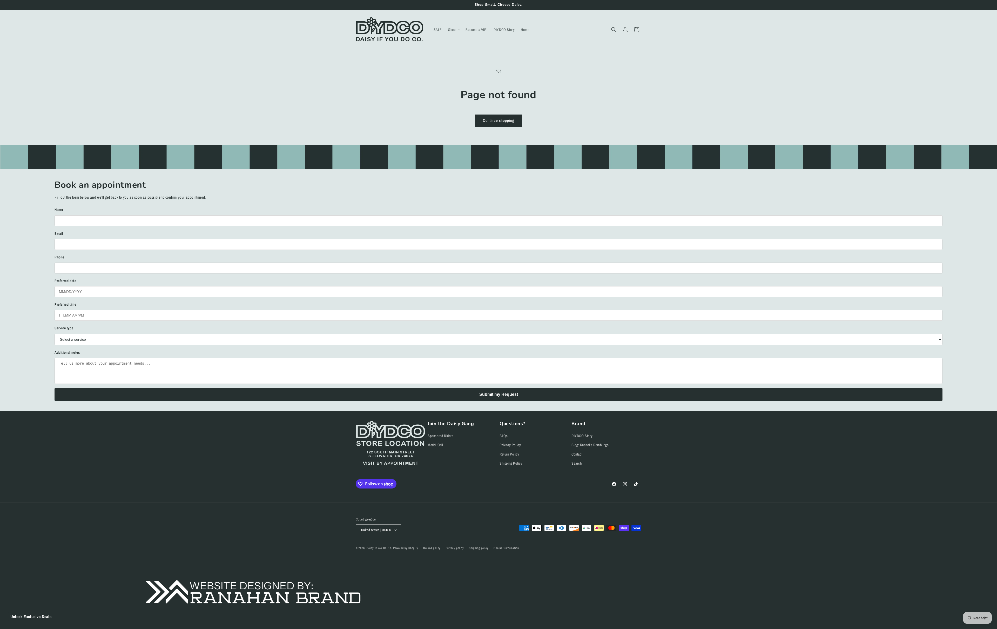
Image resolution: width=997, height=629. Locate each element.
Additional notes (67, 352)
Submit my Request (498, 394)
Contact (576, 454)
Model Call (435, 445)
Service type (64, 328)
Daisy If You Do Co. (379, 548)
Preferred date (65, 280)
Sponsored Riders (441, 435)
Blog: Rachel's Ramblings (590, 445)
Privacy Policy (510, 445)
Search (576, 463)
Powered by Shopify (405, 548)
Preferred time (65, 304)
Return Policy (509, 454)
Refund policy (432, 548)
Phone (59, 257)
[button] (453, 29)
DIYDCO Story (581, 435)
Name (59, 209)
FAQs (504, 435)
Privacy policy (455, 548)
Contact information (506, 548)
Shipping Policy (511, 463)
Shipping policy (479, 548)
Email (59, 233)
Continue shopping (498, 120)
